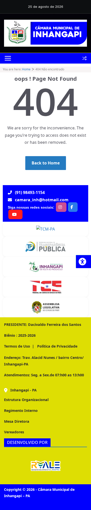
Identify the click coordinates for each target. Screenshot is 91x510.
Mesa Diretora (16, 421)
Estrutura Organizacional (26, 399)
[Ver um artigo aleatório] (84, 58)
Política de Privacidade (56, 346)
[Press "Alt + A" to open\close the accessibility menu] (83, 261)
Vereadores (14, 432)
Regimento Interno (21, 410)
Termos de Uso (17, 346)
